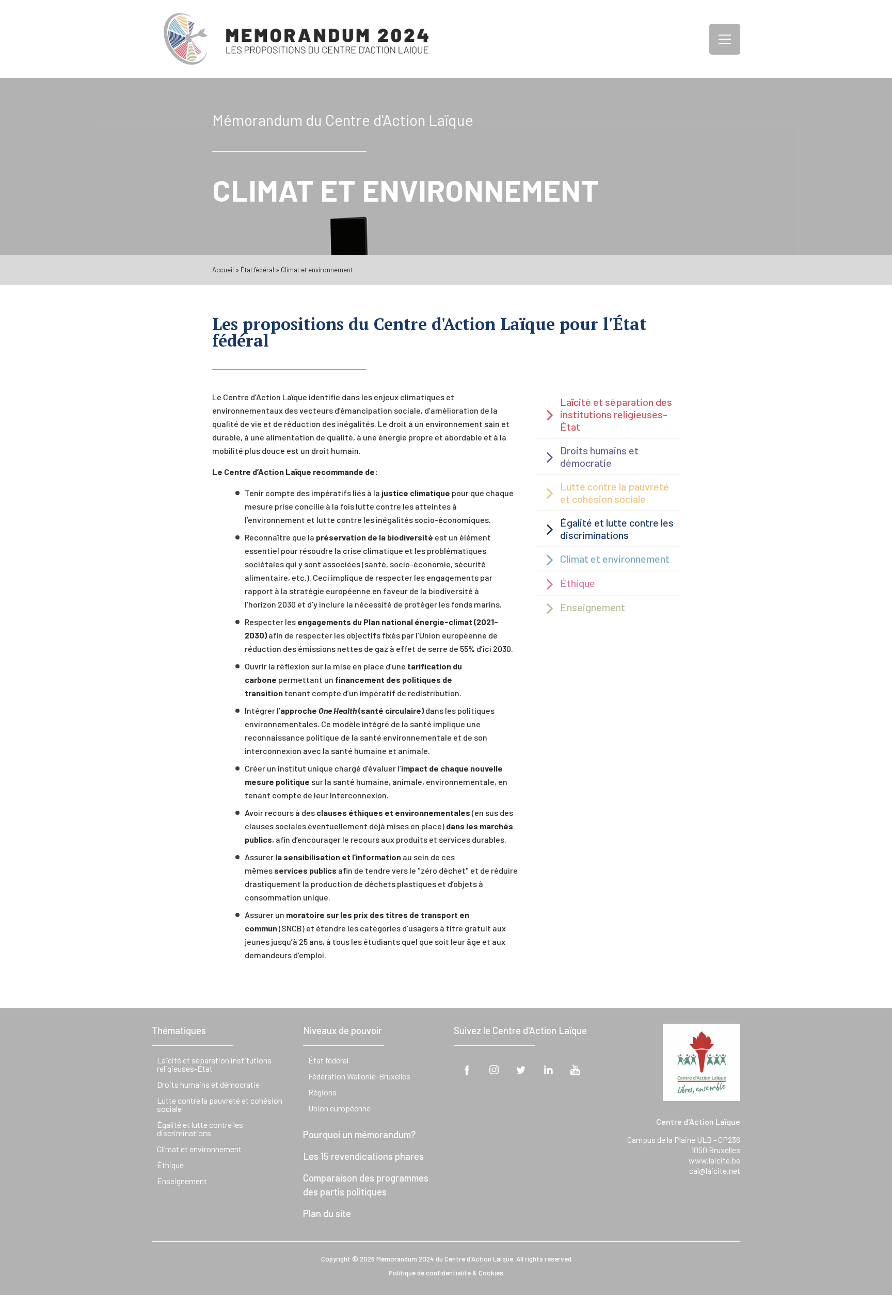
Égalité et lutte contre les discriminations (200, 1129)
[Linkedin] (548, 1069)
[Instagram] (494, 1069)
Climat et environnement (199, 1149)
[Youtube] (575, 1069)
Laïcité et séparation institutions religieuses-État (214, 1064)
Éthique (170, 1165)
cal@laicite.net (714, 1170)
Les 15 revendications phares (363, 1156)
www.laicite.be (714, 1160)
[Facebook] (467, 1069)
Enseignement (182, 1181)
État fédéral (257, 270)
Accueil (223, 270)
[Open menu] (724, 39)
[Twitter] (520, 1069)
